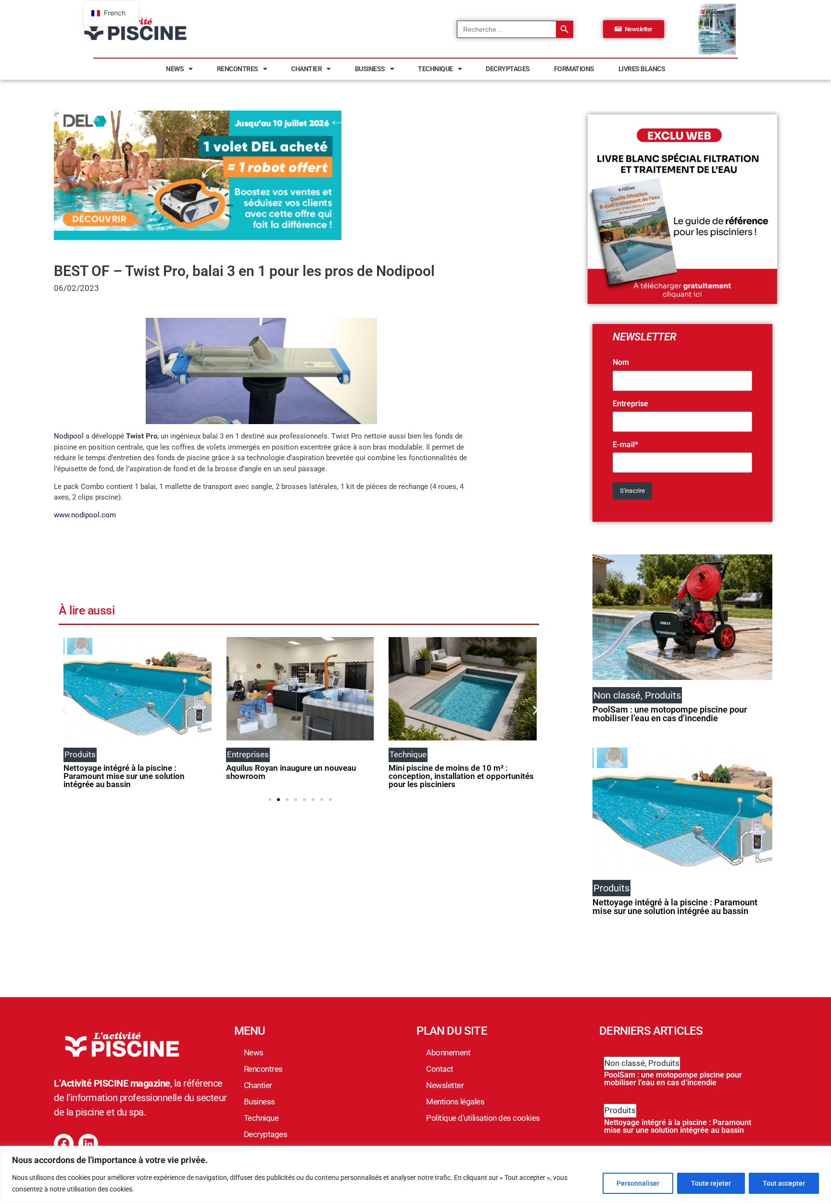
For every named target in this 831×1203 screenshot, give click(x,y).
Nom (621, 362)
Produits (664, 1063)
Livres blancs (642, 69)
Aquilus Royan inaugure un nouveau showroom (291, 772)
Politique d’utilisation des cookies (483, 1118)
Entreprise (630, 404)
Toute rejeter (711, 1183)
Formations (574, 69)
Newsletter (445, 1085)
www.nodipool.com (85, 515)
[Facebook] (64, 1143)
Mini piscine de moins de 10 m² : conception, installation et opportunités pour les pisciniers (461, 776)
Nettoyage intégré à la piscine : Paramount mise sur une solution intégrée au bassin (124, 776)
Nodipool (69, 436)
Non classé (624, 1063)
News (175, 69)
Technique (435, 69)
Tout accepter (784, 1183)
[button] (65, 709)
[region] (415, 1174)
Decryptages (508, 69)
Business (370, 69)
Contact (439, 1069)
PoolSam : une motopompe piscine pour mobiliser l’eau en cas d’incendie (669, 713)
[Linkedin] (88, 1143)
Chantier (306, 69)
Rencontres (237, 69)
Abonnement (448, 1052)
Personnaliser (638, 1183)
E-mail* (625, 445)
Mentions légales (455, 1101)
